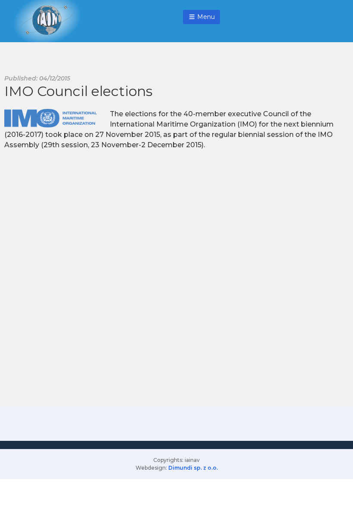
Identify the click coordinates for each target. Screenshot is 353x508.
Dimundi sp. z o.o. (193, 468)
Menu (205, 17)
